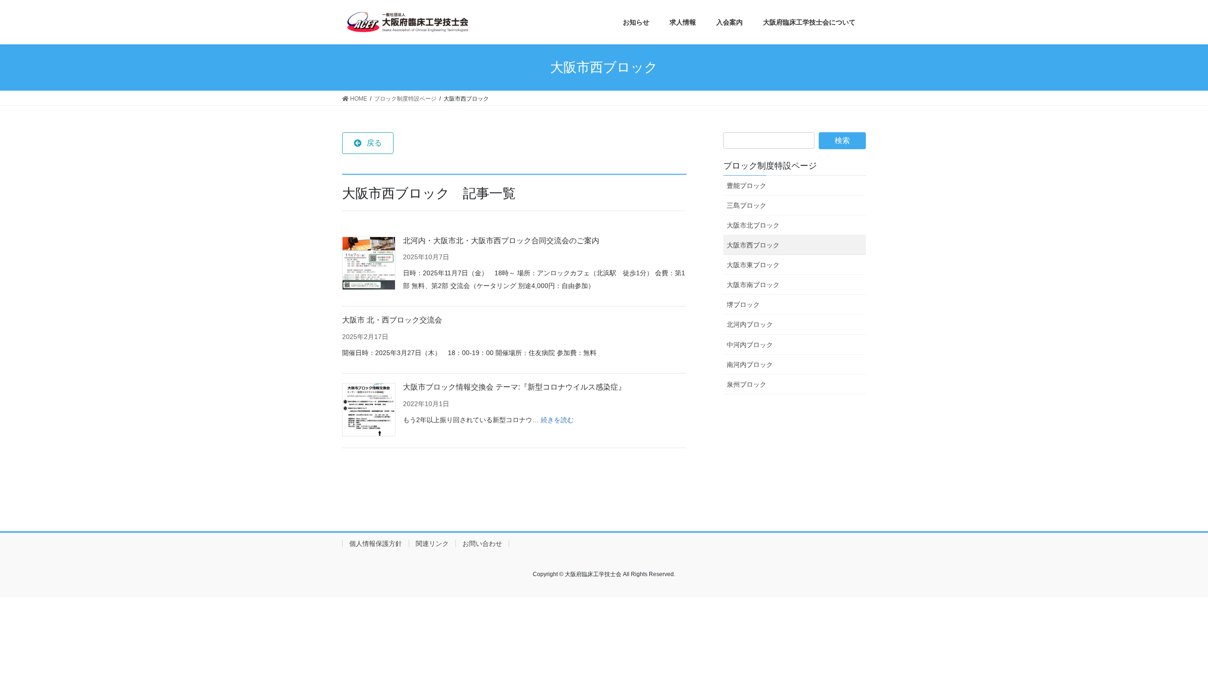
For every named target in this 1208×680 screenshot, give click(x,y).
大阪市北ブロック (753, 225)
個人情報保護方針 (375, 543)
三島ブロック (746, 205)
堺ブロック (743, 304)
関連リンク (432, 543)
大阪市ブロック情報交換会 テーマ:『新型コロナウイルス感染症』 (514, 387)
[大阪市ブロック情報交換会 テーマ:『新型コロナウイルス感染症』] (368, 409)
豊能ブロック (746, 185)
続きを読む (557, 420)
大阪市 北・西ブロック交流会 (392, 320)
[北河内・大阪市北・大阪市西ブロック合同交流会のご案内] (368, 263)
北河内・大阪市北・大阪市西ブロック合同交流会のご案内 (501, 241)
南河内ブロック (750, 364)
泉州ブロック (746, 384)
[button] (368, 143)
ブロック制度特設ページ (770, 165)
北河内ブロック (750, 324)
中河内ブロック (750, 344)
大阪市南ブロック (753, 285)
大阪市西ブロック (753, 245)
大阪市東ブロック (753, 265)
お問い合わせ (482, 543)
